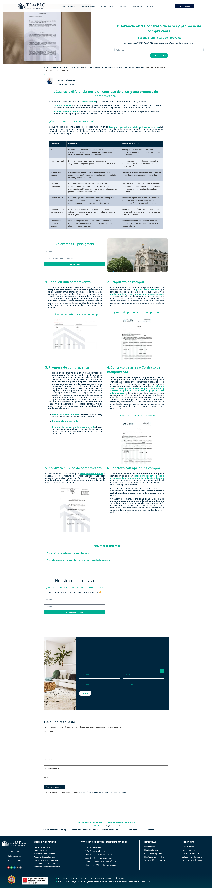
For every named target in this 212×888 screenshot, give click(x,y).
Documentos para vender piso (46, 863)
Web (46, 777)
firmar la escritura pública (91, 474)
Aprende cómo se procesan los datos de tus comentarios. (102, 792)
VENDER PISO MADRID (45, 842)
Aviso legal (132, 829)
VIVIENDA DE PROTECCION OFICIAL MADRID (104, 842)
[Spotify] (11, 867)
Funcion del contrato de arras (130, 67)
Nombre (48, 760)
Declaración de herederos (193, 860)
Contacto (150, 6)
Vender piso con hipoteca (44, 854)
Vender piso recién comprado (46, 860)
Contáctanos (14, 851)
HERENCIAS (188, 842)
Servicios (123, 6)
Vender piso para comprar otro (47, 866)
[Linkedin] (14, 867)
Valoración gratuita (88, 6)
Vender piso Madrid (68, 6)
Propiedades (137, 6)
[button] (106, 553)
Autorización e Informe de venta (98, 858)
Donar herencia (188, 850)
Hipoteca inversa (151, 850)
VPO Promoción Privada (95, 847)
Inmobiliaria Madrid (52, 67)
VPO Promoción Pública (95, 851)
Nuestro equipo (14, 860)
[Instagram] (17, 867)
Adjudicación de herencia (192, 857)
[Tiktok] (20, 867)
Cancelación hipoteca (153, 853)
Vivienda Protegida (106, 6)
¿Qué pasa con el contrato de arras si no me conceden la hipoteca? (80, 560)
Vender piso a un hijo (42, 847)
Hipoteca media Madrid (154, 857)
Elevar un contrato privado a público (100, 861)
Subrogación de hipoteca (154, 860)
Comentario (49, 731)
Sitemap (150, 829)
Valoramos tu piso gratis (74, 244)
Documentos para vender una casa (99, 67)
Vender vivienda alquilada (44, 857)
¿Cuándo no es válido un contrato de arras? (69, 553)
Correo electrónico (52, 768)
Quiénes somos (14, 856)
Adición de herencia (190, 853)
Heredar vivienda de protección (98, 855)
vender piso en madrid (73, 67)
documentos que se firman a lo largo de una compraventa (134, 127)
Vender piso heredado (43, 850)
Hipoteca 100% (150, 847)
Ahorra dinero (188, 846)
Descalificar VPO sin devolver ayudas (100, 865)
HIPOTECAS (150, 842)
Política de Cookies (109, 829)
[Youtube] (8, 867)
